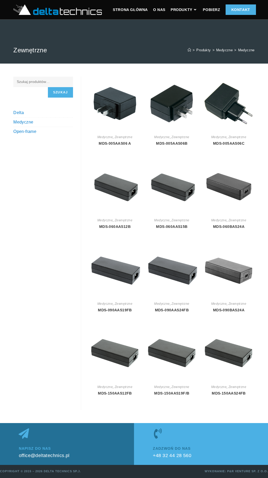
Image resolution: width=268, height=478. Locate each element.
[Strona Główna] (189, 50)
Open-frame (24, 131)
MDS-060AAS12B (115, 226)
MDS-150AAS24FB (229, 393)
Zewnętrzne (123, 137)
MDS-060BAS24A (228, 226)
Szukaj (60, 92)
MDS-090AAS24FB (172, 310)
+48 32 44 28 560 (172, 455)
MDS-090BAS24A (228, 310)
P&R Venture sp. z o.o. (247, 471)
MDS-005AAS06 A (115, 143)
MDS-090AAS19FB (115, 310)
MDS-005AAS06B (171, 143)
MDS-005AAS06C (228, 143)
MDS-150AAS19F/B (171, 393)
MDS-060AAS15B (171, 226)
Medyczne (246, 50)
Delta (18, 112)
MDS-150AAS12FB (115, 393)
